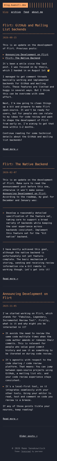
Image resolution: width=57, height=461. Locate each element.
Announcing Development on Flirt (27, 54)
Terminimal (26, 451)
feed (26, 12)
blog (5, 12)
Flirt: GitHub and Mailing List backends (25, 27)
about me (37, 12)
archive (16, 12)
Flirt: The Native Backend (23, 58)
